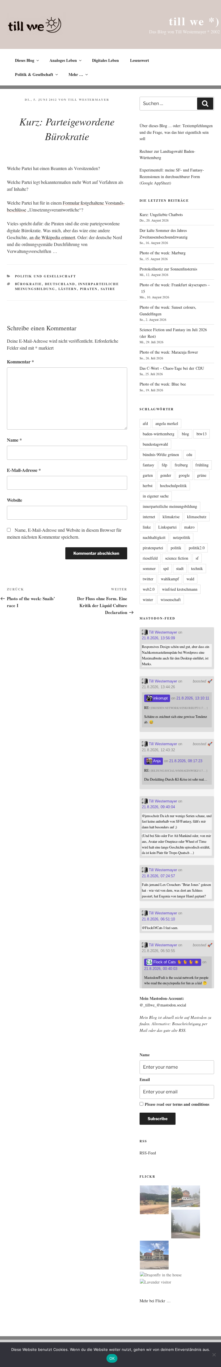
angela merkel (166, 423)
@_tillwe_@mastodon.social (163, 1005)
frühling (202, 465)
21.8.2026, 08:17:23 (185, 761)
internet (149, 516)
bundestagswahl (155, 444)
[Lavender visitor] (155, 1282)
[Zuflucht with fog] (185, 1197)
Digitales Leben (105, 60)
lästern (67, 289)
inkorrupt (160, 698)
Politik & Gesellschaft (34, 74)
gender (165, 475)
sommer (149, 568)
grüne (201, 475)
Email (145, 1079)
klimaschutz (196, 516)
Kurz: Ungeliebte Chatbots (161, 214)
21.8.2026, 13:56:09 (158, 638)
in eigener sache (156, 496)
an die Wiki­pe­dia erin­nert (52, 237)
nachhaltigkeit (154, 537)
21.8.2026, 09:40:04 (158, 807)
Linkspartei (167, 527)
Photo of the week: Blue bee (163, 384)
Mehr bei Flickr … (155, 1300)
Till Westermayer (88, 99)
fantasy (148, 465)
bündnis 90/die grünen (161, 454)
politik (176, 547)
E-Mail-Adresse (24, 470)
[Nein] (214, 1355)
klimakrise (171, 516)
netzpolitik (181, 537)
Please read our (177, 1104)
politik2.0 (197, 547)
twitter (148, 579)
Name (14, 439)
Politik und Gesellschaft (45, 276)
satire (108, 289)
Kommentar (20, 361)
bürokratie (28, 284)
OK (112, 1358)
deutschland (60, 284)
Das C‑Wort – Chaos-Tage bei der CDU (172, 368)
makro (189, 527)
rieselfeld (150, 558)
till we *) (194, 20)
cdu (189, 454)
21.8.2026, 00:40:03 (160, 968)
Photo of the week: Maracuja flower (169, 352)
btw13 (202, 433)
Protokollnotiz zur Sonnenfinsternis (168, 269)
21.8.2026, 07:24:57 (158, 876)
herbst (148, 485)
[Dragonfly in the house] (161, 1275)
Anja (156, 761)
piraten (89, 289)
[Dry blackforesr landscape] (154, 1200)
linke (147, 527)
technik (197, 568)
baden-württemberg (158, 433)
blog (185, 433)
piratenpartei (153, 547)
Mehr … (75, 74)
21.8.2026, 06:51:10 (158, 919)
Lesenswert (139, 60)
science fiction (176, 558)
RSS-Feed (148, 1153)
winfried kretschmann (179, 589)
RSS (182, 1030)
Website (14, 500)
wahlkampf (170, 579)
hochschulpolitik (173, 485)
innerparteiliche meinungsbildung (170, 506)
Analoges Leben (63, 60)
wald (190, 579)
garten (148, 475)
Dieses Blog (24, 60)
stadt (180, 568)
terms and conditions (191, 1104)
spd (166, 568)
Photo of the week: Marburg (163, 253)
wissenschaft (171, 599)
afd (145, 423)
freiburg (181, 465)
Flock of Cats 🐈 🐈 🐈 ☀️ (175, 962)
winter (148, 599)
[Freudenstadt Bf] (154, 1256)
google (184, 475)
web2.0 (149, 589)
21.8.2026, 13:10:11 (192, 698)
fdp (164, 465)
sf (197, 558)
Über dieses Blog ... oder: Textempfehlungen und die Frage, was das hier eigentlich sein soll (176, 132)
